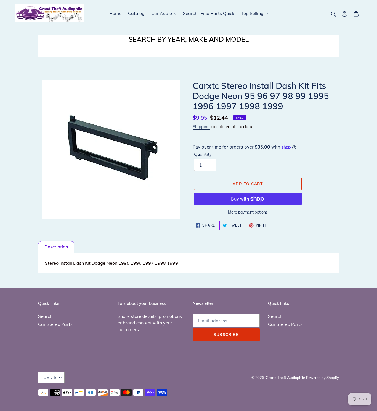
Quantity (203, 154)
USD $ (50, 377)
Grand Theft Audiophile (285, 377)
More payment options (248, 212)
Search (45, 316)
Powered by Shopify (322, 377)
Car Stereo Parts (55, 324)
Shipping (201, 126)
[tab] (56, 247)
